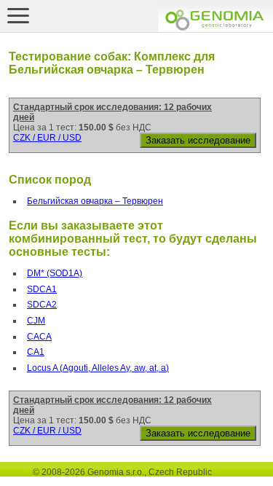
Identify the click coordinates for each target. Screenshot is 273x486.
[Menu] (18, 15)
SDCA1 (42, 289)
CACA (39, 337)
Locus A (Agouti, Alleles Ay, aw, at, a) (98, 368)
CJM (36, 320)
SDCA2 (42, 304)
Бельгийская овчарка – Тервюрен (95, 201)
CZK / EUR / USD (47, 138)
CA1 (35, 352)
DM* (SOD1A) (54, 273)
